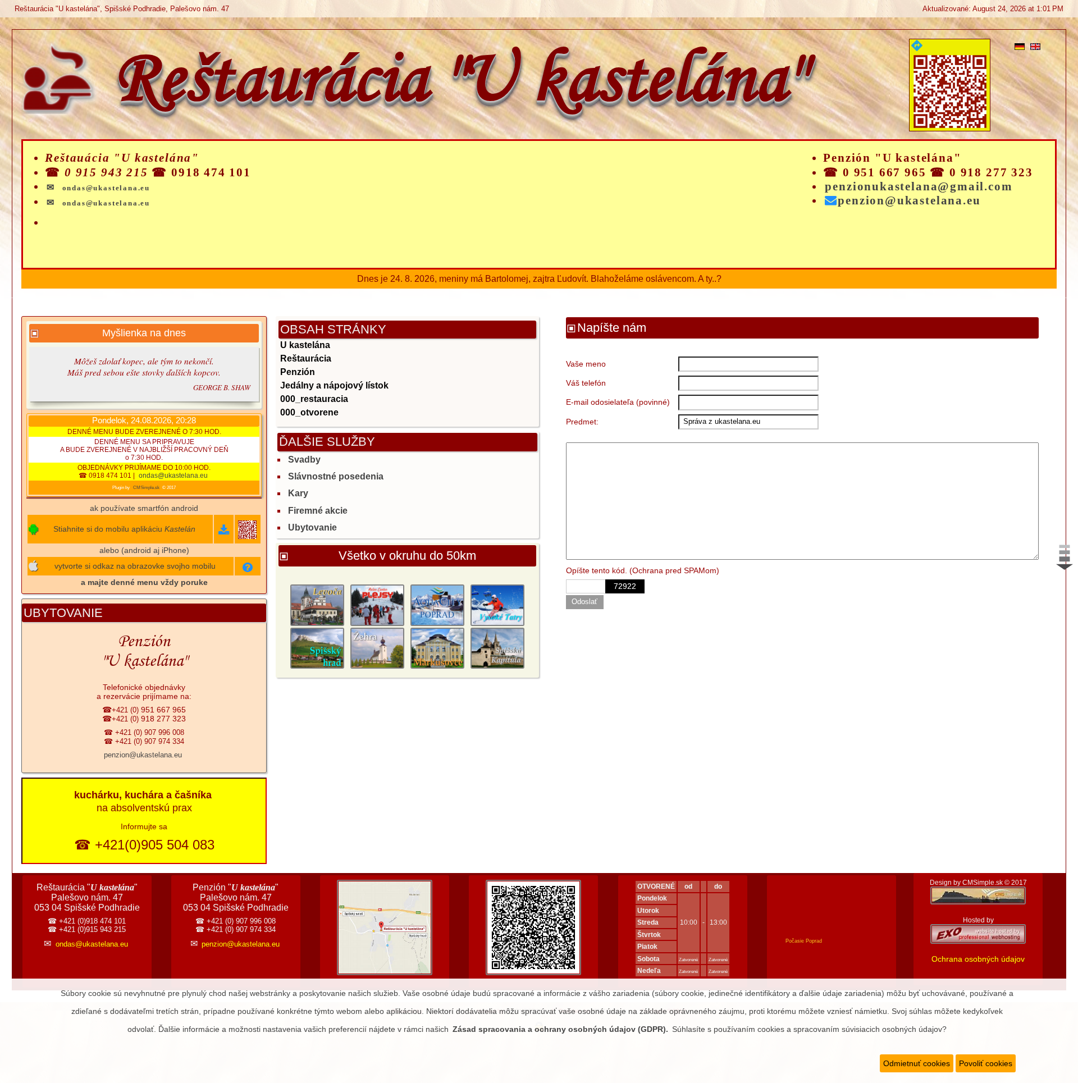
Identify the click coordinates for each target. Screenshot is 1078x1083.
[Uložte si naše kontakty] (533, 972)
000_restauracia (314, 399)
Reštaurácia (305, 358)
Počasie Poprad (803, 941)
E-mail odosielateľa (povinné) (618, 401)
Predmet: (582, 421)
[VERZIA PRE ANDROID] (224, 531)
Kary (298, 493)
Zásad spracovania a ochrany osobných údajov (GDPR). (560, 1029)
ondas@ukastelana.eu (173, 475)
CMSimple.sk (146, 487)
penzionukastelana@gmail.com (918, 186)
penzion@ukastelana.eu (909, 200)
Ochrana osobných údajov (978, 958)
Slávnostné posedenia (335, 476)
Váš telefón (586, 382)
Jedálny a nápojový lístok (334, 385)
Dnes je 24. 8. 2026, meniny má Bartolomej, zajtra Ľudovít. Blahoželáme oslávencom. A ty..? (539, 279)
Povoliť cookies (985, 1063)
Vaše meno (586, 363)
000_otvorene (309, 412)
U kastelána (305, 345)
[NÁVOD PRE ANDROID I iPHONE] (247, 568)
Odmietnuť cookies (916, 1063)
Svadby (304, 459)
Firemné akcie (318, 510)
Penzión (297, 372)
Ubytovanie (312, 527)
